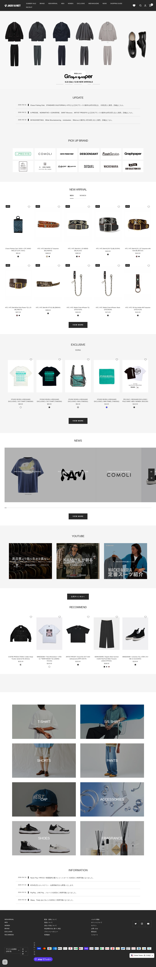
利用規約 (47, 935)
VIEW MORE (78, 325)
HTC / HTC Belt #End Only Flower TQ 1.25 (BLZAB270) (18, 308)
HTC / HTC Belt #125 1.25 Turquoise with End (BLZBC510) (138, 249)
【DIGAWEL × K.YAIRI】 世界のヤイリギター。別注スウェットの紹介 (30, 562)
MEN (62, 3)
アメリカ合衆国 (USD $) (11, 950)
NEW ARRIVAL (53, 3)
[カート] (150, 5)
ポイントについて (96, 922)
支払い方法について (50, 925)
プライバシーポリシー (51, 931)
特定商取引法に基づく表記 (52, 928)
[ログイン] (145, 6)
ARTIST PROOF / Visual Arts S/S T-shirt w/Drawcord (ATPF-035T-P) (78, 658)
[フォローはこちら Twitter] (136, 924)
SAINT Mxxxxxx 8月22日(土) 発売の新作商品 (27, 471)
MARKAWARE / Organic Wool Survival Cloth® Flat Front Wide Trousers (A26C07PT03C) (107, 659)
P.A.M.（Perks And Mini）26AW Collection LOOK (73, 471)
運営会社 (94, 931)
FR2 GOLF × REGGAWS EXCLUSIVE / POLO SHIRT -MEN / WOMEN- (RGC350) (135, 400)
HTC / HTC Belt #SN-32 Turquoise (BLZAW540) (48, 249)
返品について (48, 922)
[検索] (140, 5)
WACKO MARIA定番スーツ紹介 (125, 562)
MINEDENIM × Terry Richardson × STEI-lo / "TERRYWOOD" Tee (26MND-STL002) (49, 659)
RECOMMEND (9, 935)
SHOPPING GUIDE (116, 3)
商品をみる (78, 73)
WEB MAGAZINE (93, 3)
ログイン (94, 925)
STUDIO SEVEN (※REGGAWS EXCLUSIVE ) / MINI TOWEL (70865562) (106, 400)
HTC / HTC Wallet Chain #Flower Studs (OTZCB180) (108, 308)
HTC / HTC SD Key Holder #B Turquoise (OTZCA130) (137, 308)
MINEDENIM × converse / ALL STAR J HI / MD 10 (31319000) (135, 658)
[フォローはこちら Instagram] (142, 924)
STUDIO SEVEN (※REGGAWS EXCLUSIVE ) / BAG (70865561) (78, 400)
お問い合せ (94, 928)
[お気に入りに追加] (29, 207)
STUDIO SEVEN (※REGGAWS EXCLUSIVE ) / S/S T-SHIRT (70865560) (20, 400)
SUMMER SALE (31, 3)
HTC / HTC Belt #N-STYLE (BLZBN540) (48, 307)
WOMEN (70, 3)
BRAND (42, 3)
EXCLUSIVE (81, 3)
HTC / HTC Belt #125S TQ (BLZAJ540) (108, 248)
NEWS (105, 3)
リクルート (94, 935)
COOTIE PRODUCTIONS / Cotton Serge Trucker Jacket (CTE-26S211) (20, 658)
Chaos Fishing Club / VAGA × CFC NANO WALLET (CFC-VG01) (18, 249)
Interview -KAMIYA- (78, 562)
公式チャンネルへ (78, 596)
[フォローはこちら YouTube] (148, 924)
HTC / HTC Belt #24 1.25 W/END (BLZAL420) (78, 249)
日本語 (23, 951)
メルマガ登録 (95, 919)
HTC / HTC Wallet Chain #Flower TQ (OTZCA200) (78, 308)
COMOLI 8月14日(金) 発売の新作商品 (118, 471)
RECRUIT (29, 7)
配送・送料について (50, 919)
